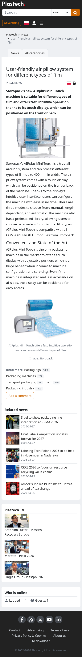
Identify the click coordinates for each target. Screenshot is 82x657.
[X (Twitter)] (40, 619)
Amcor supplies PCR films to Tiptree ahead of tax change (46, 486)
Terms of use (60, 630)
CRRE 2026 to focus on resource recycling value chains (44, 469)
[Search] (75, 12)
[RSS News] (31, 619)
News (24, 34)
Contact (14, 630)
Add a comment (20, 396)
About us (59, 636)
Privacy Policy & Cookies (29, 636)
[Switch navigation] (41, 22)
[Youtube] (49, 619)
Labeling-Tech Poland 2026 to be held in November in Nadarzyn (47, 453)
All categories (35, 53)
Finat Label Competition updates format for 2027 (44, 436)
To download (41, 641)
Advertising (11, 23)
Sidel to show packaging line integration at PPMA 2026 (41, 419)
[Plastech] (13, 4)
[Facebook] (22, 619)
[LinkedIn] (58, 619)
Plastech (11, 34)
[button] (34, 22)
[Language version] (27, 22)
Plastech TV (14, 510)
